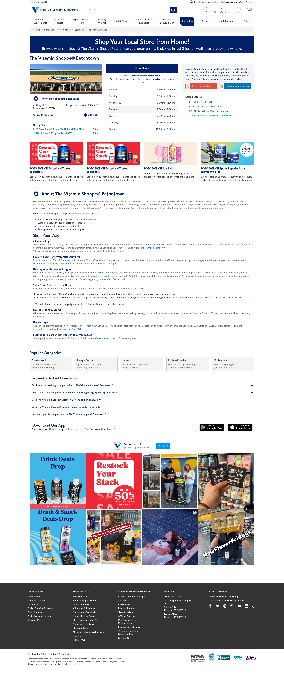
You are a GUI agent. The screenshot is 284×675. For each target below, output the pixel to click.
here (68, 263)
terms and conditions (94, 263)
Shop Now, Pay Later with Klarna (205, 106)
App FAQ (76, 329)
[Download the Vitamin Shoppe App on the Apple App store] (240, 427)
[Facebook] (210, 606)
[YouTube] (239, 606)
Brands (205, 21)
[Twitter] (217, 606)
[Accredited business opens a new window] (224, 658)
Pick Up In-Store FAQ (154, 248)
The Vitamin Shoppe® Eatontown (59, 99)
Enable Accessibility (39, 2)
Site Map (32, 654)
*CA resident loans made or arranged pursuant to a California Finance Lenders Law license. (142, 270)
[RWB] (250, 658)
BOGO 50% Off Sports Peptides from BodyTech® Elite (223, 170)
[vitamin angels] (238, 658)
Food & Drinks (121, 21)
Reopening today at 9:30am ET (82, 105)
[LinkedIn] (246, 606)
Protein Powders (177, 360)
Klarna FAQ (237, 297)
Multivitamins (221, 360)
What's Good (244, 2)
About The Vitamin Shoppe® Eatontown (83, 194)
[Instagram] (224, 606)
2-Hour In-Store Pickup (200, 102)
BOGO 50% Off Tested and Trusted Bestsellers (50, 170)
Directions (89, 115)
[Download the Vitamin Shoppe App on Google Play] (212, 427)
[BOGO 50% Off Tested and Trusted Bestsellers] (56, 153)
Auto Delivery (213, 2)
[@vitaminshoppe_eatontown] (117, 446)
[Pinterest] (232, 606)
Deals (246, 21)
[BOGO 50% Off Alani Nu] (170, 153)
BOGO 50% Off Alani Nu (158, 168)
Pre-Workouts (39, 360)
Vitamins (128, 360)
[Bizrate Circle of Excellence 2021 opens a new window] (211, 656)
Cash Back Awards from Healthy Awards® (210, 116)
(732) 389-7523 (40, 115)
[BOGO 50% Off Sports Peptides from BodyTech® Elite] (227, 153)
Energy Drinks (85, 360)
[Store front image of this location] (66, 79)
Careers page (101, 338)
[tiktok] (253, 606)
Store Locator (200, 2)
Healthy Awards (228, 2)
